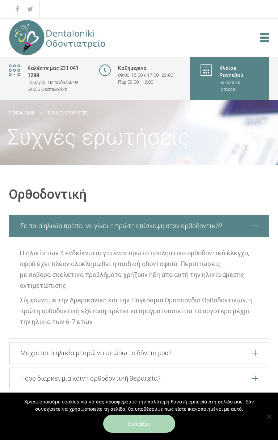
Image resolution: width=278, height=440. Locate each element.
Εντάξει (139, 423)
